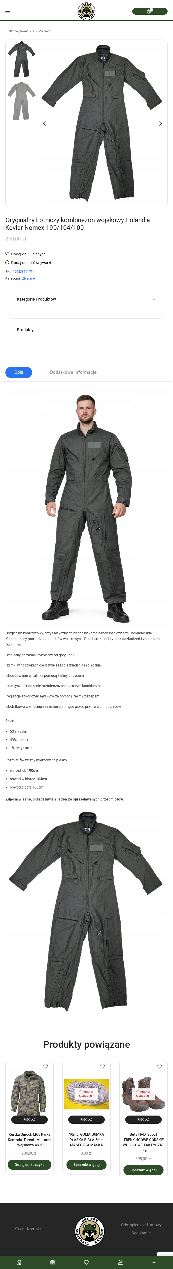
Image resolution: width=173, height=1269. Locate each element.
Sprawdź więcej (86, 1165)
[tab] (18, 372)
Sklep (20, 1229)
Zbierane (45, 31)
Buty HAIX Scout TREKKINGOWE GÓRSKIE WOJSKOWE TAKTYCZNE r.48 (143, 1142)
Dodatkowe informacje (73, 372)
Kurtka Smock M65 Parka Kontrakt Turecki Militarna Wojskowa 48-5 (29, 1139)
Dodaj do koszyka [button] (30, 1165)
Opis (18, 372)
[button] (44, 123)
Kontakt (34, 1229)
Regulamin (141, 1233)
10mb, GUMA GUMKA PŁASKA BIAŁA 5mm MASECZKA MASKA (86, 1139)
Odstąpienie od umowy (141, 1224)
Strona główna (18, 31)
